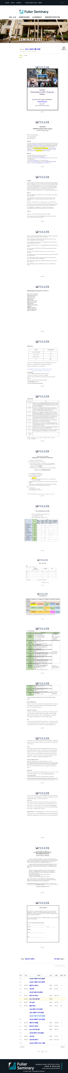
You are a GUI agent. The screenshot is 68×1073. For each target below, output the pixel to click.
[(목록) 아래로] (59, 965)
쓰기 (63, 1047)
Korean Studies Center (31, 2)
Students (18, 2)
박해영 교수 (63, 49)
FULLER (7, 2)
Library (13, 2)
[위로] (56, 965)
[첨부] (64, 965)
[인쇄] (61, 965)
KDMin (40, 2)
